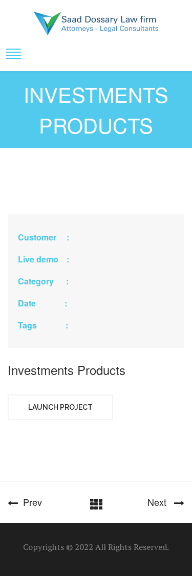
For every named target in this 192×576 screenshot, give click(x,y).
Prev (30, 502)
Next (160, 502)
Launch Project (60, 407)
